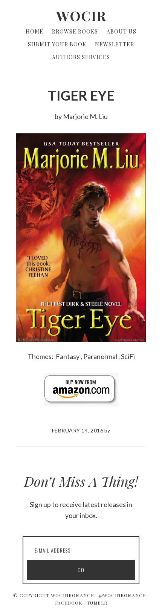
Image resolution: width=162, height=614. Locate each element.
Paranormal (100, 356)
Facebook (68, 603)
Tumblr (97, 603)
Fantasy (67, 356)
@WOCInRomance (122, 595)
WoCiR (81, 15)
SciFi (128, 356)
